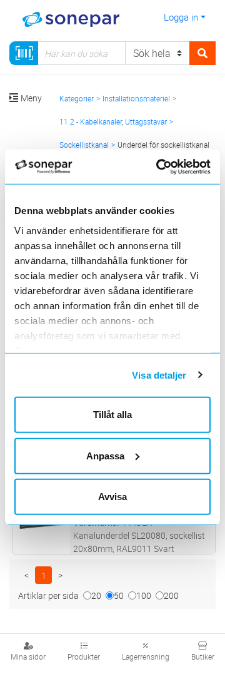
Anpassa (105, 455)
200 (171, 595)
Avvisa (112, 496)
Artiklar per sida (48, 595)
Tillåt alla (112, 414)
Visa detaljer (159, 374)
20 (96, 595)
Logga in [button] (181, 17)
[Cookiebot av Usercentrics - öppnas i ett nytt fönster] (173, 166)
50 (119, 595)
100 (143, 595)
